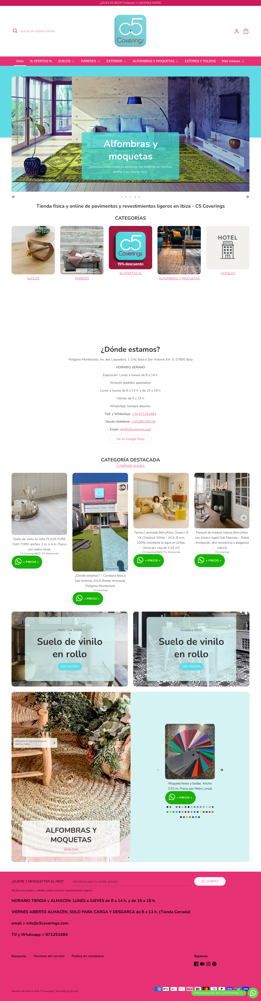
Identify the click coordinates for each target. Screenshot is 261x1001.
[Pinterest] (214, 964)
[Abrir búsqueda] (15, 30)
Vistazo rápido (40, 529)
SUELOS (64, 61)
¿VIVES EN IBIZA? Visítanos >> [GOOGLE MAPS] (130, 3)
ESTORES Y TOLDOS (200, 61)
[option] (130, 134)
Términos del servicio (48, 956)
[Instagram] (208, 964)
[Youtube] (202, 964)
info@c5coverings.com (135, 429)
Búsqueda (19, 956)
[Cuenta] (236, 30)
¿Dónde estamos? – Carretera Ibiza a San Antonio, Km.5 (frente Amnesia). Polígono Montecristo (100, 580)
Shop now (71, 849)
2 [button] (125, 197)
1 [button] (121, 197)
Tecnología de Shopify (66, 991)
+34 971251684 (144, 414)
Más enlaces (231, 61)
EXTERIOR (115, 61)
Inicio (20, 61)
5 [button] (139, 197)
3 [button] (130, 197)
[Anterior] (14, 197)
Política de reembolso (88, 956)
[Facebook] (196, 964)
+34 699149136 (143, 421)
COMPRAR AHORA (130, 466)
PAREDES (89, 61)
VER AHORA (69, 666)
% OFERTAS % (41, 61)
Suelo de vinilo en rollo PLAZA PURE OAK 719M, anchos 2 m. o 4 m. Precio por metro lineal (39, 544)
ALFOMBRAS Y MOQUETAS (154, 61)
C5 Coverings (47, 991)
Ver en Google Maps (130, 439)
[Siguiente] (247, 197)
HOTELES (228, 273)
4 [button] (135, 197)
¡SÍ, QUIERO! (210, 881)
